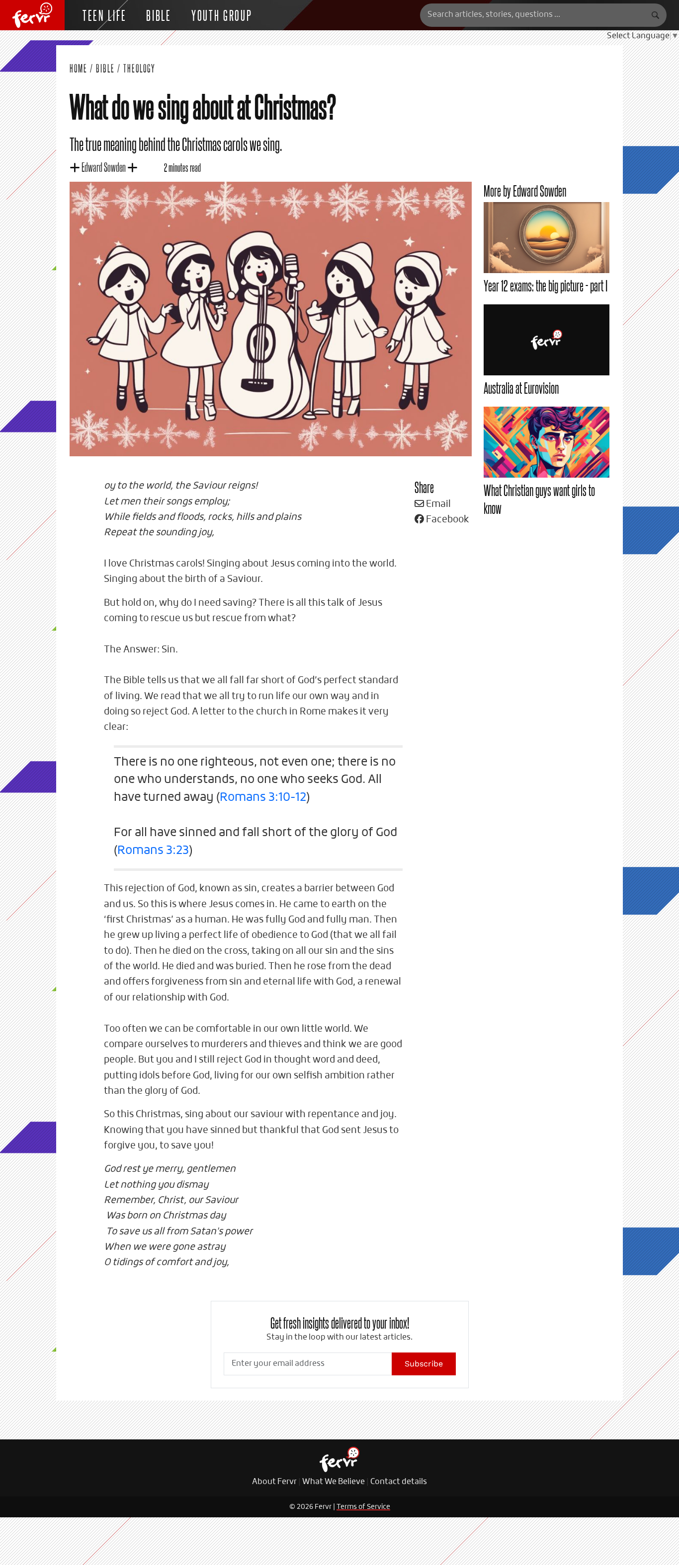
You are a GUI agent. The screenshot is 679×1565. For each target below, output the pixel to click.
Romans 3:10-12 (263, 797)
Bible (158, 15)
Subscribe (424, 1363)
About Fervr (274, 1482)
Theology (139, 68)
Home (78, 68)
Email (437, 504)
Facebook (446, 519)
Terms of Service (363, 1506)
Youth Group (222, 15)
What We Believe (333, 1482)
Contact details (398, 1482)
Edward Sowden (104, 166)
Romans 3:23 (153, 850)
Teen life (104, 15)
